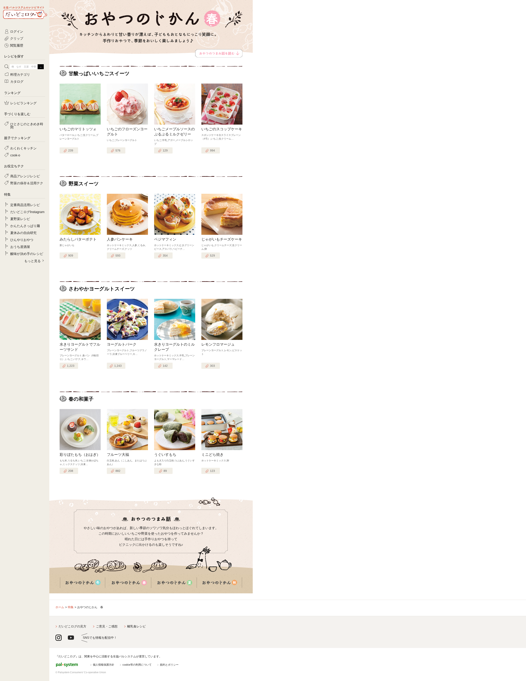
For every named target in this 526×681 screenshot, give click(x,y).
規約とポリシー (169, 664)
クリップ (16, 38)
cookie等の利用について (137, 664)
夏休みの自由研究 (23, 232)
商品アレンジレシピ (25, 176)
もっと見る (32, 260)
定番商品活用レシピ (25, 204)
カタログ (16, 81)
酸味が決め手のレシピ (26, 253)
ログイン (16, 31)
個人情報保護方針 (103, 664)
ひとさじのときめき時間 (26, 125)
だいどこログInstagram (27, 211)
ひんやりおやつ (21, 239)
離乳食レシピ (136, 626)
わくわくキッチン (23, 148)
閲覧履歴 (16, 45)
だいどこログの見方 (72, 626)
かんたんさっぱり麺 (25, 225)
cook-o (15, 155)
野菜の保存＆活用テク (26, 183)
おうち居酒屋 (20, 246)
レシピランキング (23, 102)
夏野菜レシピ (20, 218)
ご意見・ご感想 (107, 626)
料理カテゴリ (20, 74)
